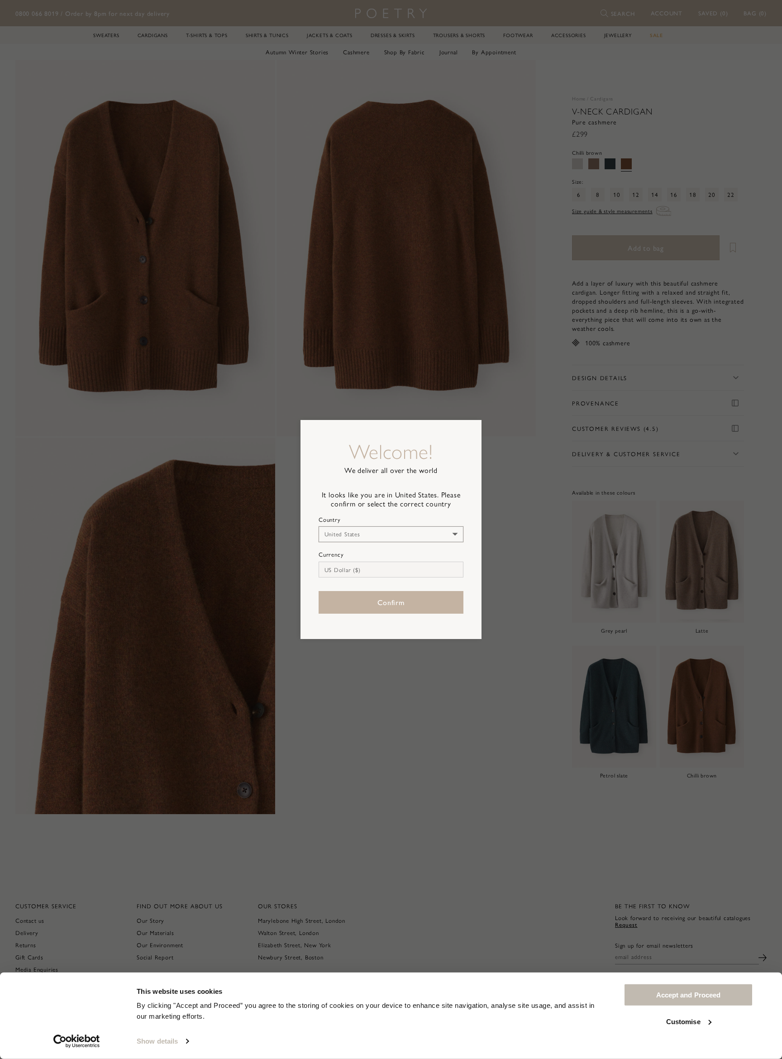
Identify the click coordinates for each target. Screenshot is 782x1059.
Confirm (391, 602)
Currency (331, 554)
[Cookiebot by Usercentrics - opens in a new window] (76, 1041)
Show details (157, 1041)
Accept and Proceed (688, 995)
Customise (683, 1021)
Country (330, 519)
